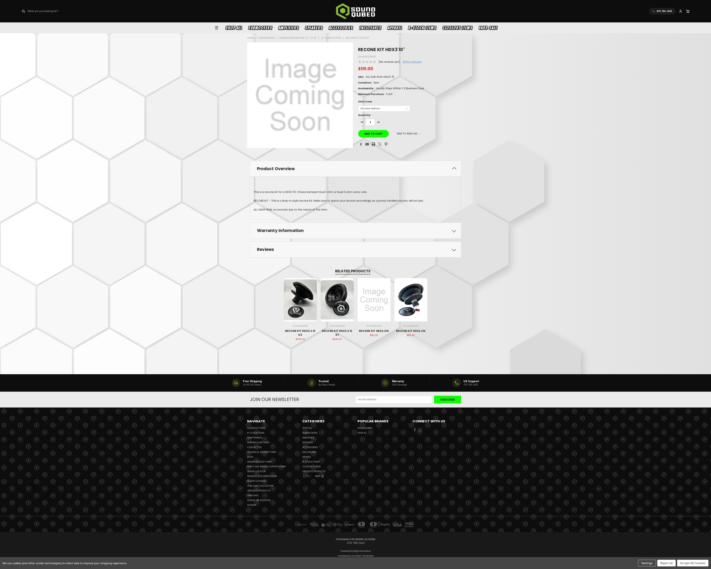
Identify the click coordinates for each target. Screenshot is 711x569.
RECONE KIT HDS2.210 (374, 331)
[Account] (680, 11)
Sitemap (251, 505)
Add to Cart (300, 302)
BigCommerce (362, 551)
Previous (701, 557)
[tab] (355, 169)
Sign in (251, 500)
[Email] (367, 144)
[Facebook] (361, 144)
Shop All (234, 28)
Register (265, 500)
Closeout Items (457, 28)
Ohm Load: (366, 101)
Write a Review (412, 62)
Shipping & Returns (258, 442)
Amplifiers (288, 28)
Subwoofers (260, 28)
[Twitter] (380, 144)
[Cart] (688, 11)
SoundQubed (365, 428)
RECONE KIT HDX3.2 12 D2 (300, 333)
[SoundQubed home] (355, 11)
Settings (647, 563)
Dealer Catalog (256, 481)
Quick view (300, 295)
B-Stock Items (422, 28)
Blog (250, 456)
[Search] (23, 11)
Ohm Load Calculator (260, 485)
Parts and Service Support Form (266, 466)
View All (362, 432)
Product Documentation (262, 476)
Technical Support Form (261, 452)
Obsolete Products (258, 490)
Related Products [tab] (352, 271)
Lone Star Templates (362, 555)
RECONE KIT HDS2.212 (411, 331)
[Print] (373, 144)
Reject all (666, 563)
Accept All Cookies (692, 563)
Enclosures (370, 28)
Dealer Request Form (259, 461)
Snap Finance (254, 437)
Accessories (341, 28)
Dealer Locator (256, 471)
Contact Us (254, 447)
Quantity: (364, 115)
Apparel (395, 28)
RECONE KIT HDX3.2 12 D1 (337, 333)
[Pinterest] (386, 144)
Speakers (314, 28)
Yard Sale (488, 28)
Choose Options (374, 302)
